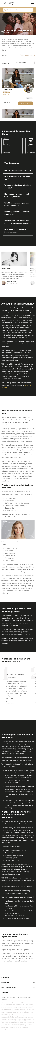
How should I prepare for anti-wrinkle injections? (16, 195)
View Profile (25, 103)
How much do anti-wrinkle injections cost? (15, 230)
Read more (10, 703)
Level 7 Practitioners (27, 55)
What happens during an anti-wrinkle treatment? (17, 204)
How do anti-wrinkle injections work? (17, 177)
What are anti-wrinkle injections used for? (17, 186)
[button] (18, 10)
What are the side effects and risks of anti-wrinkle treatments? (17, 222)
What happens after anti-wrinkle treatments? (17, 213)
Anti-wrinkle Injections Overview (17, 170)
